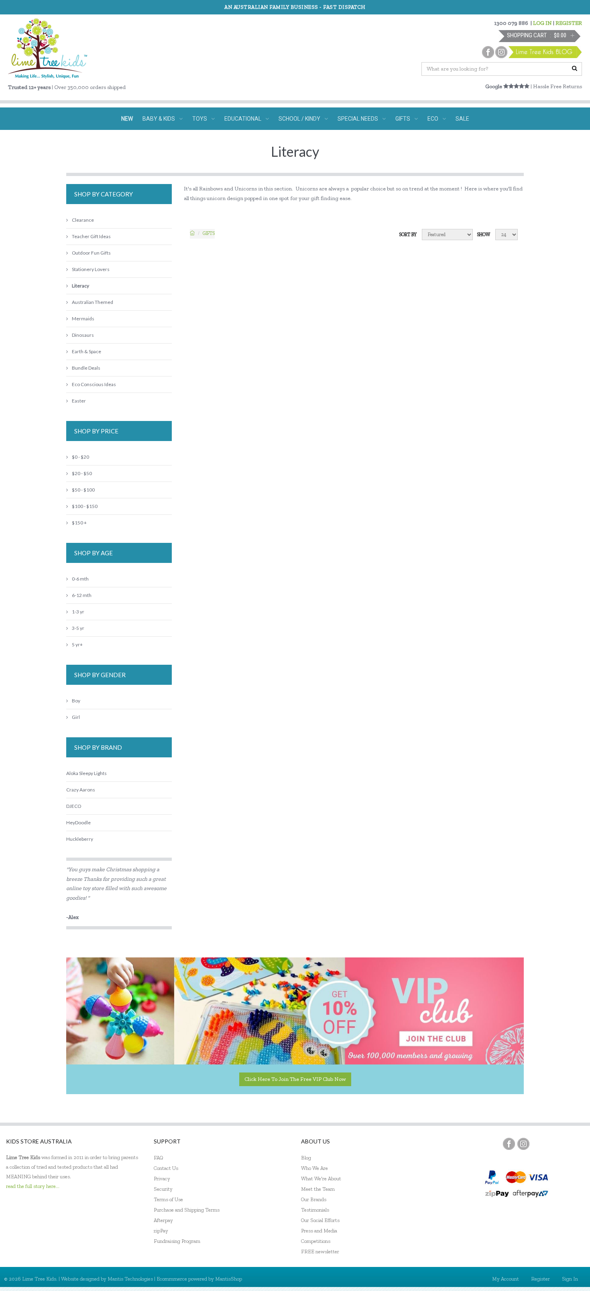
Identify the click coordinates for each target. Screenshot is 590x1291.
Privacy (162, 1179)
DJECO (73, 806)
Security (163, 1189)
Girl (76, 717)
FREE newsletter (320, 1252)
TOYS (199, 118)
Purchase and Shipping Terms (187, 1210)
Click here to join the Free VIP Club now (295, 1079)
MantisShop (228, 1279)
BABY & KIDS (158, 118)
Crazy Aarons (80, 790)
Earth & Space (86, 351)
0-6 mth (80, 579)
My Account (505, 1279)
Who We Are (314, 1168)
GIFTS (402, 118)
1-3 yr (78, 612)
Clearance (83, 220)
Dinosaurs (83, 335)
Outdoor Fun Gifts (91, 253)
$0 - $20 (80, 457)
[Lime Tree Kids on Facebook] (509, 1144)
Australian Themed (92, 302)
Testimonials (315, 1210)
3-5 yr (78, 628)
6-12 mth (82, 595)
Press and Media (319, 1231)
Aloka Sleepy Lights (86, 773)
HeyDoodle (78, 823)
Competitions (315, 1241)
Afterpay (163, 1220)
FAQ (158, 1158)
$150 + (79, 523)
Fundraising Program (177, 1241)
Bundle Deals (86, 368)
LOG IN (542, 23)
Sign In (570, 1279)
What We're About (321, 1179)
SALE (462, 118)
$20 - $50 (82, 473)
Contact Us (166, 1168)
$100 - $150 (85, 506)
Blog (306, 1158)
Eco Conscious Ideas (94, 384)
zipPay (161, 1231)
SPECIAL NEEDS (358, 118)
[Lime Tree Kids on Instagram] (523, 1144)
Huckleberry (79, 839)
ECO (432, 118)
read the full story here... (32, 1186)
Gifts (209, 233)
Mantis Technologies (130, 1279)
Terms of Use (168, 1199)
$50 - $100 (83, 490)
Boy (76, 701)
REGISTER (568, 23)
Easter (79, 401)
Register (540, 1279)
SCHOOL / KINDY (299, 118)
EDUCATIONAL (242, 118)
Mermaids (83, 319)
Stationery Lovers (91, 269)
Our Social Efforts (320, 1220)
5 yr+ (77, 644)
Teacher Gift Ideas (91, 236)
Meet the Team (318, 1189)
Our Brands (313, 1199)
